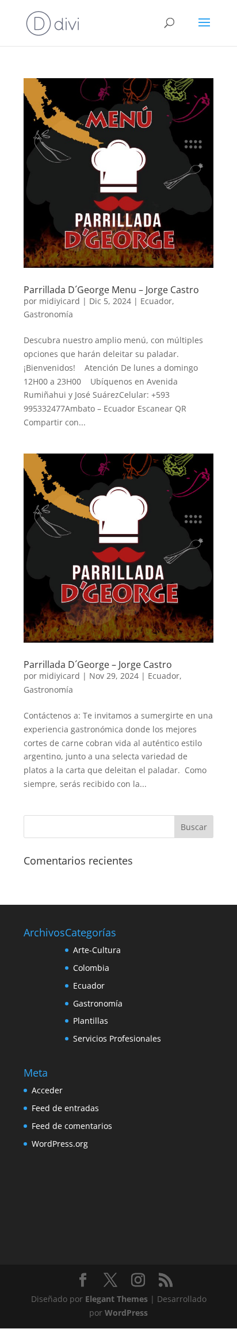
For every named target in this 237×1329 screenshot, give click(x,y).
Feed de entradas (65, 1108)
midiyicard (59, 300)
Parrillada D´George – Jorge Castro (98, 664)
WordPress (126, 1312)
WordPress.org (60, 1143)
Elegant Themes (116, 1298)
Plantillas (90, 1020)
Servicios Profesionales (117, 1038)
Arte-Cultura (97, 949)
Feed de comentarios (72, 1125)
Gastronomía (48, 314)
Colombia (91, 967)
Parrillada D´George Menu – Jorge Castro (111, 289)
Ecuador (156, 300)
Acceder (47, 1090)
